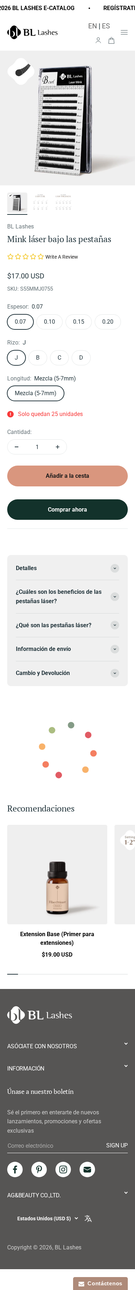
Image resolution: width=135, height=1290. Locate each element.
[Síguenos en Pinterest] (39, 1169)
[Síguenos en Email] (87, 1169)
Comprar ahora (67, 509)
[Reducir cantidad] (17, 447)
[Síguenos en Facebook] (15, 1169)
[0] (111, 40)
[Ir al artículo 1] (17, 204)
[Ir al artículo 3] (63, 204)
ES (106, 26)
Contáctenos (103, 1283)
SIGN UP (117, 1145)
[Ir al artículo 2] (40, 204)
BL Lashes (20, 226)
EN (92, 26)
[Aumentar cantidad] (58, 447)
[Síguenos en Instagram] (63, 1169)
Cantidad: (19, 432)
